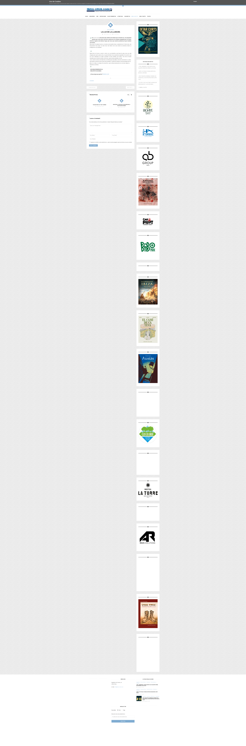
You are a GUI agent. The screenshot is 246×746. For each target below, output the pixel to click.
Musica (137, 690)
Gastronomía (149, 689)
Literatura (120, 16)
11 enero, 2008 (108, 34)
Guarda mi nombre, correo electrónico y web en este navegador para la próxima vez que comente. (111, 142)
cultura (148, 696)
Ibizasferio (92, 16)
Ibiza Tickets (142, 16)
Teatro (149, 16)
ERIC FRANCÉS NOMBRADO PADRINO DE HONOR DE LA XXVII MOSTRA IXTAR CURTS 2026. (147, 78)
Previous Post (92, 87)
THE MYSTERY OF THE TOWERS (99, 104)
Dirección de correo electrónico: (118, 714)
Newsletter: (113, 710)
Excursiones (143, 682)
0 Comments (116, 34)
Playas (137, 683)
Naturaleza (153, 682)
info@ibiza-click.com (119, 686)
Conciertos (127, 16)
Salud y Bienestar (111, 16)
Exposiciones (103, 16)
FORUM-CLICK (106, 74)
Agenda (138, 682)
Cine (97, 16)
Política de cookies (110, 3)
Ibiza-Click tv (134, 16)
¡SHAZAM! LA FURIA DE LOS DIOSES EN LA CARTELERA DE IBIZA (121, 105)
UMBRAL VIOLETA (143, 87)
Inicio (86, 16)
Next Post (129, 87)
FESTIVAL (153, 696)
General (148, 682)
